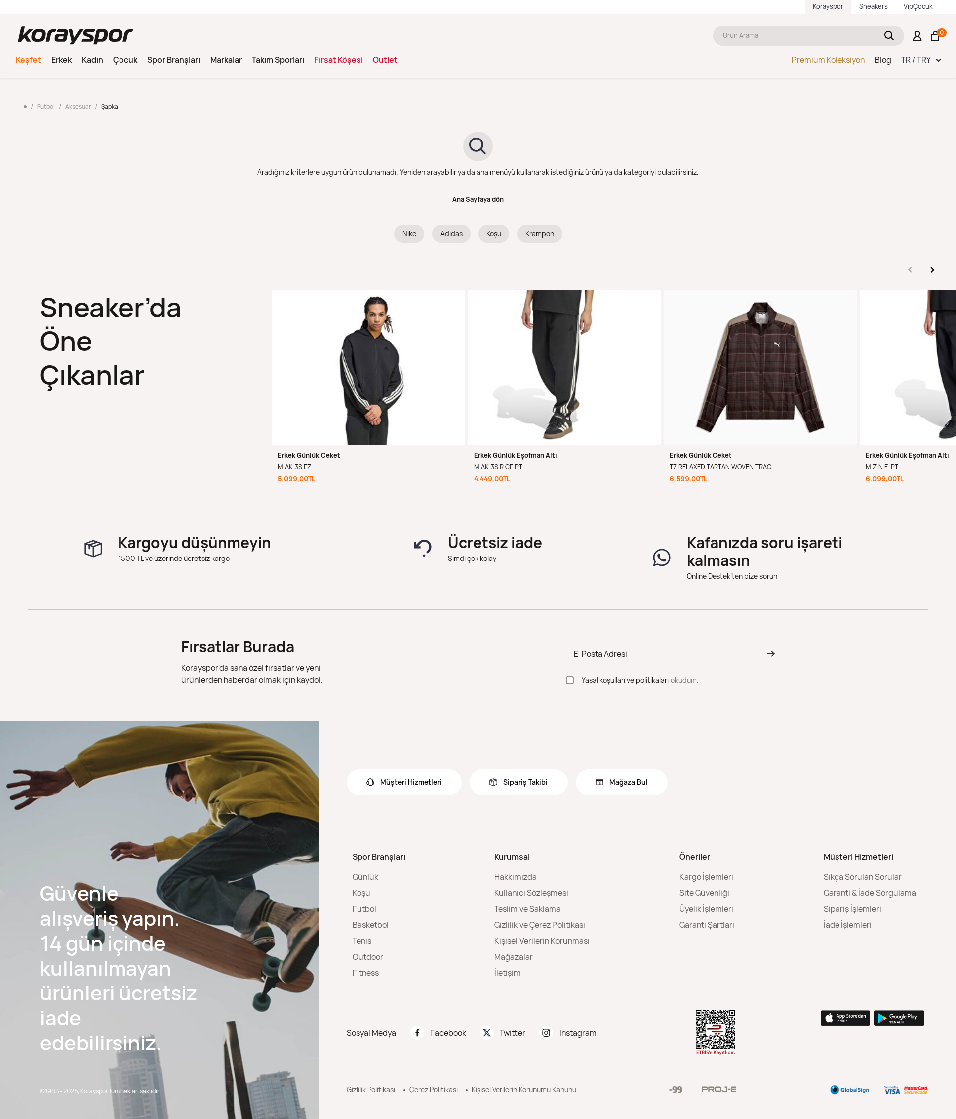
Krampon (539, 233)
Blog (883, 59)
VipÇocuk (918, 6)
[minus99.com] (675, 1089)
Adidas (451, 233)
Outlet (385, 59)
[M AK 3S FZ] (368, 367)
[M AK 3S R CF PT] (564, 367)
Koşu (493, 233)
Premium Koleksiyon (828, 59)
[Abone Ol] (768, 654)
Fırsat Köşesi (338, 59)
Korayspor (828, 6)
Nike (409, 233)
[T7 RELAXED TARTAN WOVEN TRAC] (760, 367)
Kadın (92, 59)
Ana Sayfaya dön (478, 199)
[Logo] (75, 35)
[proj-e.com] (719, 1089)
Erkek (61, 59)
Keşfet (28, 59)
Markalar (226, 59)
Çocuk (125, 59)
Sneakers (873, 6)
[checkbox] (570, 680)
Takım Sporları (278, 59)
